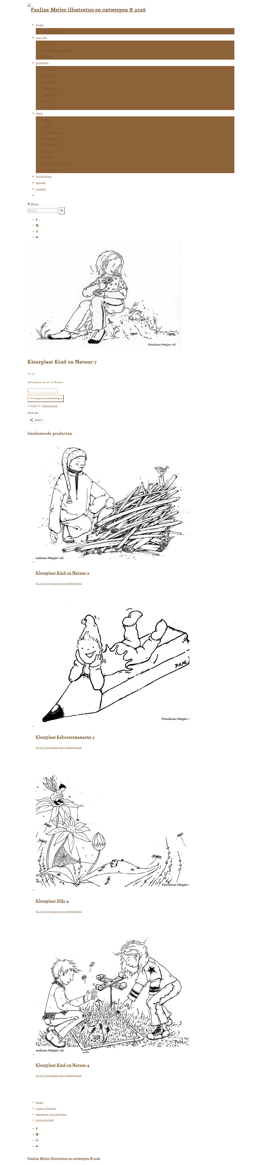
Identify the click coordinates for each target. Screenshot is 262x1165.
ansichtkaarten (53, 132)
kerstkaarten (51, 138)
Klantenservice (53, 31)
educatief (50, 81)
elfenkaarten (51, 144)
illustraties (50, 69)
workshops (44, 176)
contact (41, 189)
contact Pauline (46, 1108)
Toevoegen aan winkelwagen (45, 398)
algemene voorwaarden (51, 1114)
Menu (34, 204)
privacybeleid (44, 1120)
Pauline (48, 43)
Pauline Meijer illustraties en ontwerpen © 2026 (64, 1158)
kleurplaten (51, 169)
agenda (40, 182)
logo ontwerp (52, 88)
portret (48, 100)
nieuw (47, 119)
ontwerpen (50, 94)
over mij (41, 37)
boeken (48, 75)
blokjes (48, 151)
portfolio (42, 63)
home (40, 25)
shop (39, 113)
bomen (48, 56)
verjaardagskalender (56, 163)
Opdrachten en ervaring (58, 50)
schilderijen (51, 106)
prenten (48, 157)
